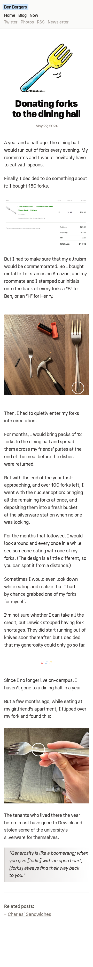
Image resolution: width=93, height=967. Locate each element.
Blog (22, 15)
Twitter (11, 22)
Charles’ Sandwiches (29, 914)
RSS (41, 22)
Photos (27, 22)
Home (9, 15)
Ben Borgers (15, 7)
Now (34, 15)
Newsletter (58, 22)
